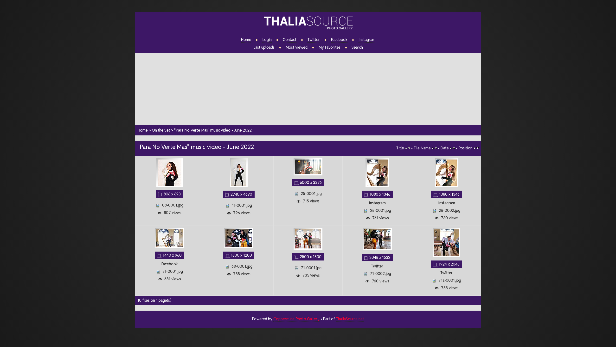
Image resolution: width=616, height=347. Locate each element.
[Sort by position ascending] (474, 148)
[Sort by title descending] (409, 148)
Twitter (314, 39)
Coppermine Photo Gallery (296, 318)
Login (267, 39)
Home (246, 39)
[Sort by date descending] (454, 148)
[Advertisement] (308, 86)
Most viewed (297, 47)
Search (357, 47)
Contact (289, 39)
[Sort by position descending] (477, 148)
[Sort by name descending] (436, 148)
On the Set (161, 130)
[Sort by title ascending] (406, 148)
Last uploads (264, 47)
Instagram (367, 39)
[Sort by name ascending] (433, 148)
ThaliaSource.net (350, 318)
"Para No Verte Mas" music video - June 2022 (213, 130)
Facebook (339, 39)
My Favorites (329, 47)
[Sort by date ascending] (451, 148)
